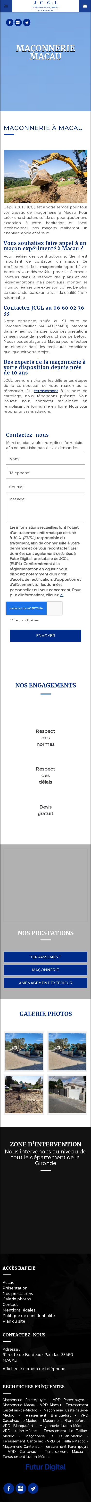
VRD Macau (50, 1405)
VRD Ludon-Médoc (20, 1431)
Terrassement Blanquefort (47, 1415)
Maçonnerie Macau (19, 1405)
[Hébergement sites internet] (45, 1475)
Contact (10, 1304)
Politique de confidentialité (29, 1315)
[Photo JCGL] (24, 1051)
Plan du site (14, 1321)
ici (61, 595)
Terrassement (45, 957)
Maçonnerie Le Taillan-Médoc (53, 1436)
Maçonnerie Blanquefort (64, 1420)
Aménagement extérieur (45, 983)
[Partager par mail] (27, 22)
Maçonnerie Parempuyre (24, 1400)
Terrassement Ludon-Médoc (26, 1457)
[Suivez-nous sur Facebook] (10, 22)
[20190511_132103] (67, 1095)
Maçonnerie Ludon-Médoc (61, 1426)
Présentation (15, 1288)
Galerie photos (17, 1298)
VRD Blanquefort (18, 1426)
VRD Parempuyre (68, 1400)
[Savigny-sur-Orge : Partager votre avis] (18, 22)
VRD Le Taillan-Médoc (66, 1441)
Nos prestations (18, 1293)
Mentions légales (19, 1310)
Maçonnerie (45, 970)
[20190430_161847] (24, 1095)
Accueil (10, 1282)
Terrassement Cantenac (23, 1441)
